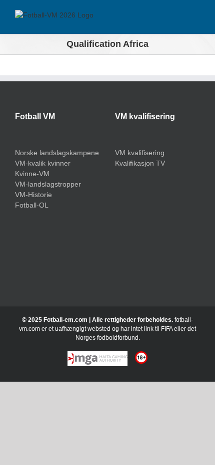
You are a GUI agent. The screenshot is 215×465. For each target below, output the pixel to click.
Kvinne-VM (32, 174)
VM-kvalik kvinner (42, 163)
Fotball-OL (31, 205)
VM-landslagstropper (48, 184)
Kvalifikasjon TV (140, 163)
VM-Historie (33, 195)
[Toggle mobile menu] (196, 18)
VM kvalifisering (139, 153)
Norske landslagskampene (57, 153)
